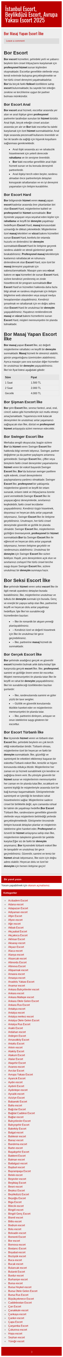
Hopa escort (15, 1333)
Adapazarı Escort (18, 908)
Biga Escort (14, 1202)
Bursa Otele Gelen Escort (22, 1291)
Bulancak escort (17, 1267)
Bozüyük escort (17, 1256)
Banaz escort (15, 1140)
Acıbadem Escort (18, 900)
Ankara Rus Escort (19, 1005)
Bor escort (14, 1240)
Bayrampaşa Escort (19, 1171)
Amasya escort (16, 978)
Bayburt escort (16, 1167)
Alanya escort (16, 954)
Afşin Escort (15, 916)
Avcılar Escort (16, 1070)
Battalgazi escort (17, 1163)
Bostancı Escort (17, 1248)
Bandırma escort (17, 1144)
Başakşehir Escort (18, 1151)
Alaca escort (15, 950)
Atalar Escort (15, 1059)
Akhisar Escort (16, 939)
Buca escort (15, 1260)
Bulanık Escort (16, 1271)
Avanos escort (16, 1066)
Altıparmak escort (18, 970)
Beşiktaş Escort (17, 1182)
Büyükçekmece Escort (21, 1298)
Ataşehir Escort (17, 1063)
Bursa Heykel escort (19, 1287)
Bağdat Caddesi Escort (21, 1113)
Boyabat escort (16, 1252)
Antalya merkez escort (21, 1016)
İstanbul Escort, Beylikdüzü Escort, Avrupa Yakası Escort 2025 (31, 14)
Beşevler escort (17, 1179)
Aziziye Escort (16, 1097)
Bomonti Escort (17, 1237)
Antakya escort (16, 1008)
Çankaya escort (17, 1314)
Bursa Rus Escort (18, 1295)
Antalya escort (16, 1012)
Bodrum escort (16, 1225)
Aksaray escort (16, 943)
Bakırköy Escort (17, 1128)
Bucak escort (15, 1264)
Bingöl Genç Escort (19, 1213)
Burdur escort (16, 1275)
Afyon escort (15, 920)
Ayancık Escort (16, 1078)
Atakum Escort (16, 1055)
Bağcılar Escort (17, 1109)
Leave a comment (15, 41)
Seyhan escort (16, 1337)
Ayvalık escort (16, 1093)
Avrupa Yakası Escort (20, 1074)
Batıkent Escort (17, 1155)
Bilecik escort (16, 1206)
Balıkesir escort (17, 1136)
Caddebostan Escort (20, 1302)
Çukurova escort (17, 1329)
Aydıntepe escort (17, 1090)
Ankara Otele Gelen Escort (23, 1001)
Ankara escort (16, 993)
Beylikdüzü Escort (18, 1194)
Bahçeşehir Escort (18, 1124)
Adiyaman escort (17, 912)
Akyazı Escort (16, 947)
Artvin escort (15, 1047)
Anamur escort (16, 985)
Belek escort (15, 1175)
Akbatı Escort (15, 927)
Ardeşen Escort (17, 1036)
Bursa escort (15, 1283)
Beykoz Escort (16, 1190)
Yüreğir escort (16, 1341)
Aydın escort (15, 1082)
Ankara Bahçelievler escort (23, 989)
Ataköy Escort (16, 1051)
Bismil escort (15, 1217)
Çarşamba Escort (18, 1325)
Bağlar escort (15, 1117)
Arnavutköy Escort (18, 1039)
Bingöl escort (15, 1209)
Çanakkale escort (18, 1310)
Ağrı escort (14, 923)
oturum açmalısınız (38, 885)
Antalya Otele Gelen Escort (23, 1020)
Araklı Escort (15, 1028)
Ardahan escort (17, 1032)
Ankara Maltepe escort (21, 997)
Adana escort (15, 904)
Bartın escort (15, 1148)
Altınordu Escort (17, 962)
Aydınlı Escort (16, 1086)
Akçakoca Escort (17, 935)
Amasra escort (16, 974)
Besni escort (15, 1186)
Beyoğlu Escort (17, 1198)
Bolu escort (14, 1229)
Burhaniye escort (18, 1279)
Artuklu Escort (16, 1043)
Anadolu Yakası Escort (21, 981)
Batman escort (16, 1159)
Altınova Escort (17, 966)
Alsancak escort (17, 958)
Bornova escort (17, 1244)
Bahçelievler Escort (19, 1121)
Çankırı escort (16, 1318)
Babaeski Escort (17, 1101)
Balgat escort (15, 1132)
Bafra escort (15, 1105)
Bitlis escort (14, 1221)
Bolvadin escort (17, 1233)
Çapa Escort (15, 1322)
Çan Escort (14, 1306)
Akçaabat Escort (17, 931)
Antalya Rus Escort (19, 1024)
